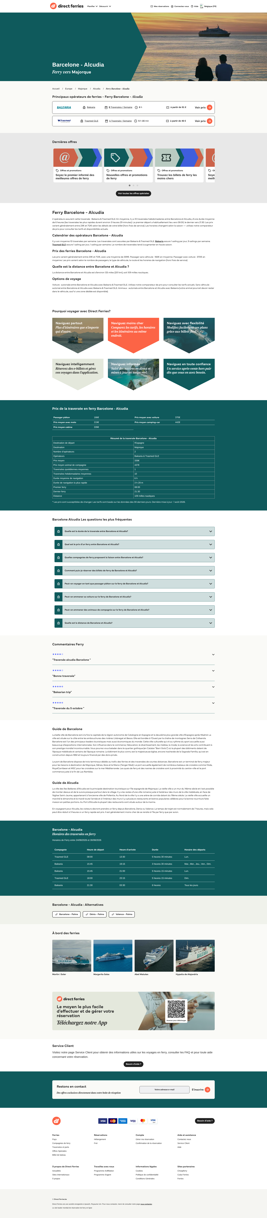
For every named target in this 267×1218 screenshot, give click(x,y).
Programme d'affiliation (104, 1171)
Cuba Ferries (183, 1175)
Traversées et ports (60, 1147)
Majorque (82, 89)
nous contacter (146, 1204)
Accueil (56, 89)
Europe (68, 89)
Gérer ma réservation (145, 1139)
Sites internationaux (60, 1175)
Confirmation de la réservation (149, 1143)
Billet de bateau (59, 1155)
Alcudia (96, 89)
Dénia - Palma (97, 914)
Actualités (56, 1171)
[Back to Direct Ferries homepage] (66, 6)
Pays (54, 1139)
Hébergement (100, 1139)
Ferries (180, 1178)
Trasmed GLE (59, 245)
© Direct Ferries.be (59, 1199)
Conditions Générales (145, 1178)
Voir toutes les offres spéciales (133, 193)
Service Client (183, 1143)
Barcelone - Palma (68, 914)
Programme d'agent (102, 1175)
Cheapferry (182, 1171)
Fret (95, 1143)
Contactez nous (184, 1139)
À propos (56, 1178)
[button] (135, 531)
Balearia (159, 241)
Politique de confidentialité (147, 1175)
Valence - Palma (124, 914)
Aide (179, 1147)
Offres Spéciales (59, 1151)
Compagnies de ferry (61, 1143)
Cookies (139, 1171)
